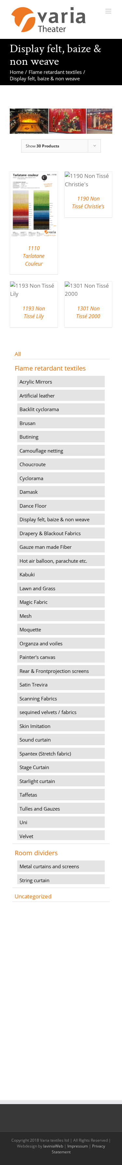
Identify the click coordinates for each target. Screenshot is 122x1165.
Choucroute (33, 464)
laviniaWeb (53, 1146)
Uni (23, 822)
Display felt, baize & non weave (54, 519)
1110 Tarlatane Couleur (34, 256)
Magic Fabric (33, 602)
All (18, 354)
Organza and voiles (41, 643)
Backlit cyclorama (39, 409)
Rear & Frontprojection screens (54, 671)
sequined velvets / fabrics (48, 712)
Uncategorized (33, 896)
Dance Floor (33, 505)
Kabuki (27, 574)
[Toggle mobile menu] (108, 11)
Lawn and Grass (37, 588)
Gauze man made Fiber (46, 547)
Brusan (27, 423)
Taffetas (28, 794)
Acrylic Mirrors (36, 381)
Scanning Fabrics (38, 698)
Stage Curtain (34, 767)
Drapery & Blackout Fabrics (50, 533)
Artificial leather (37, 395)
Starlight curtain (37, 781)
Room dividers (36, 852)
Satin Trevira (33, 684)
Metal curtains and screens (49, 866)
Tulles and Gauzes (40, 808)
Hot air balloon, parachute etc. (53, 561)
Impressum (77, 1146)
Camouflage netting (41, 450)
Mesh (26, 616)
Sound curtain (35, 739)
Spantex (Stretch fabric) (45, 753)
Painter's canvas (37, 657)
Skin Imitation (35, 726)
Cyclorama (31, 478)
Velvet (26, 836)
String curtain (34, 880)
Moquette (30, 629)
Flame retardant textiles (50, 368)
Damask (29, 492)
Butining (29, 436)
